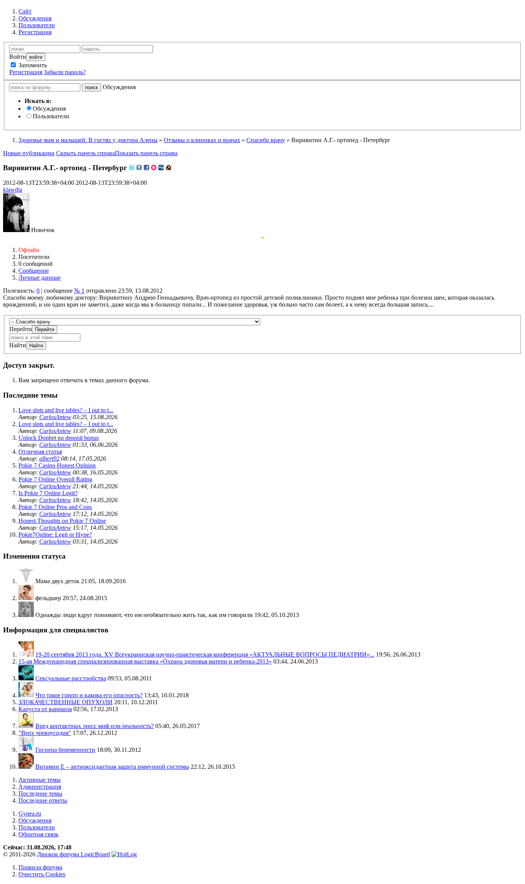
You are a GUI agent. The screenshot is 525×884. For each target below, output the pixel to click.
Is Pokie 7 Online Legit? (48, 493)
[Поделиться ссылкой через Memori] (153, 168)
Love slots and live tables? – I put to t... (65, 410)
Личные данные (39, 277)
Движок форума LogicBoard (73, 854)
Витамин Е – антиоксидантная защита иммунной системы (112, 766)
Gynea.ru (29, 813)
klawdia (12, 189)
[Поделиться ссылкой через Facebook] (146, 168)
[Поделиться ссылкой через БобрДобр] (168, 168)
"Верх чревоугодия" (44, 733)
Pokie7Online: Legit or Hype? (55, 534)
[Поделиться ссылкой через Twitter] (132, 168)
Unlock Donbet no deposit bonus (58, 438)
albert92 (49, 458)
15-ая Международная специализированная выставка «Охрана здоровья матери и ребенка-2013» (145, 661)
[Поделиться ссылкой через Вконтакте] (139, 168)
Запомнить (32, 65)
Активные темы (39, 779)
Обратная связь (38, 834)
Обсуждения (49, 108)
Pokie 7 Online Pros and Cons (55, 507)
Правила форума (40, 867)
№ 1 (79, 290)
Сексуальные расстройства (70, 678)
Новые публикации (29, 153)
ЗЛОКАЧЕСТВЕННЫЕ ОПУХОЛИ (65, 702)
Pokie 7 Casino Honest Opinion (57, 465)
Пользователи (51, 116)
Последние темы (40, 793)
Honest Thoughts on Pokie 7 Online (62, 520)
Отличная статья (40, 451)
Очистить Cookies (41, 874)
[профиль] (26, 581)
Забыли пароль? (65, 72)
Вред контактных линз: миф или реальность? (94, 726)
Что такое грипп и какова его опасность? (89, 695)
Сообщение (33, 270)
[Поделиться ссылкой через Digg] (161, 168)
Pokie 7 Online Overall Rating (55, 479)
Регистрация (25, 72)
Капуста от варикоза (45, 709)
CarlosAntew (55, 417)
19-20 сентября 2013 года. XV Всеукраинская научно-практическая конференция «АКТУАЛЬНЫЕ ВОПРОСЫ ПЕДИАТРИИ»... (204, 654)
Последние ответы (42, 800)
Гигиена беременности (65, 749)
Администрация (39, 786)
